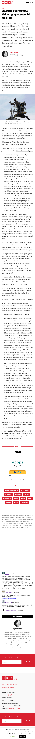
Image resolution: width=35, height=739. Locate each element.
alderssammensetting (12, 490)
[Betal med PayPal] (17, 472)
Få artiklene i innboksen (11, 658)
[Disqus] (17, 550)
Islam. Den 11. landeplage (24, 151)
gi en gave (25, 433)
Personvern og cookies (8, 687)
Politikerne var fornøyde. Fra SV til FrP (14, 144)
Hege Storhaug (14, 52)
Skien (16, 502)
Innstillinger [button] (13, 736)
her (8, 438)
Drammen (18, 494)
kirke (23, 498)
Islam (3, 8)
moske (9, 502)
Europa (27, 494)
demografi (8, 494)
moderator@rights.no (23, 527)
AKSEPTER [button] (22, 736)
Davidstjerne (25, 490)
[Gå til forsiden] (9, 678)
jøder (16, 498)
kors (30, 498)
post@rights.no (10, 695)
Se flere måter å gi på (16, 479)
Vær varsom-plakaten (14, 708)
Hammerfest (7, 498)
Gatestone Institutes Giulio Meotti (12, 214)
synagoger (25, 502)
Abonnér (28, 662)
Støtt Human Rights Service (9, 684)
